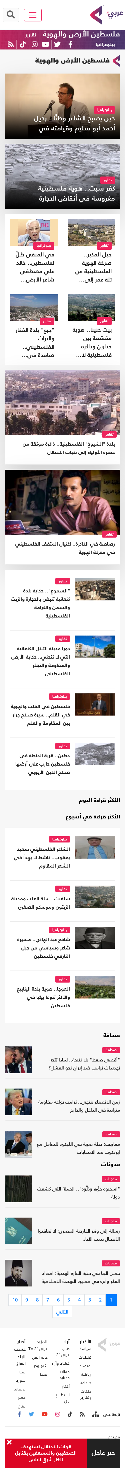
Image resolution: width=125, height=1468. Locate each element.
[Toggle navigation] (33, 15)
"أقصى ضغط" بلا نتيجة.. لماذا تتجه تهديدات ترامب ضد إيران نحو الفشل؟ (84, 1064)
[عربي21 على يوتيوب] (45, 44)
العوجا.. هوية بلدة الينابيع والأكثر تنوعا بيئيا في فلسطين (43, 997)
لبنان (22, 1406)
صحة (44, 1374)
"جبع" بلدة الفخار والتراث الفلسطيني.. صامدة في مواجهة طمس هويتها (35, 344)
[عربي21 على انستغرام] (34, 44)
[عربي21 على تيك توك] (23, 44)
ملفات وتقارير (85, 1394)
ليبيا (22, 1372)
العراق (21, 1363)
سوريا (21, 1380)
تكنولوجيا (40, 1366)
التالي (62, 1312)
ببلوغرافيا (105, 44)
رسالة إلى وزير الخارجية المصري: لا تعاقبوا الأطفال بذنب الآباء (79, 1235)
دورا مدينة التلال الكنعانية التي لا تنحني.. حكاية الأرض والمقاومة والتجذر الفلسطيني (40, 661)
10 (15, 1300)
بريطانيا (20, 1389)
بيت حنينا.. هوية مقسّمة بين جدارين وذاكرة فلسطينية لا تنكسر (92, 343)
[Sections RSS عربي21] (95, 1414)
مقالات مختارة (63, 1375)
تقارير (30, 34)
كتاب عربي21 (62, 1352)
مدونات (110, 1164)
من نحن (114, 1437)
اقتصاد (85, 1366)
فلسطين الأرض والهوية (81, 34)
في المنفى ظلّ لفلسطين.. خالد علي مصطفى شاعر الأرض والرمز (35, 268)
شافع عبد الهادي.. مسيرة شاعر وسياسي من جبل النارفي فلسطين (43, 948)
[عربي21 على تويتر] (57, 44)
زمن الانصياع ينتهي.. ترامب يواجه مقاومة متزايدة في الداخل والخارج (79, 1106)
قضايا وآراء (60, 1363)
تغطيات (85, 1357)
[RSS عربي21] (11, 44)
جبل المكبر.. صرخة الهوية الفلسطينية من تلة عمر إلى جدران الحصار (93, 268)
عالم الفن (40, 1357)
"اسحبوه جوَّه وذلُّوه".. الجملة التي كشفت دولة (78, 1193)
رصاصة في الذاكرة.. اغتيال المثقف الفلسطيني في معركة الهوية (65, 548)
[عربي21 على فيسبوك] (70, 44)
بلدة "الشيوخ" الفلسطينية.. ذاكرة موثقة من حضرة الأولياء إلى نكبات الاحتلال (69, 448)
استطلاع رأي (62, 1398)
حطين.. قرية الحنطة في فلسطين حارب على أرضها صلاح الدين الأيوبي (42, 764)
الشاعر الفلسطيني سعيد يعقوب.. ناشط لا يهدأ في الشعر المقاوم (42, 858)
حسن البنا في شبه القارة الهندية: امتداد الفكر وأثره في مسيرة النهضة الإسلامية (81, 1277)
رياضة (86, 1374)
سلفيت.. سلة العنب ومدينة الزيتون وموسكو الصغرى (40, 903)
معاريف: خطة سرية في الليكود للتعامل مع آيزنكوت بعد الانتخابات (78, 1148)
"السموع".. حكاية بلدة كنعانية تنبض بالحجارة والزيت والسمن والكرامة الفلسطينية (40, 603)
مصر (22, 1397)
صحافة (111, 1035)
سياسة (85, 1349)
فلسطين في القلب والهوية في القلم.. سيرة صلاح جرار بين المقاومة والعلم (40, 715)
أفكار (65, 1386)
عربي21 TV (38, 1349)
